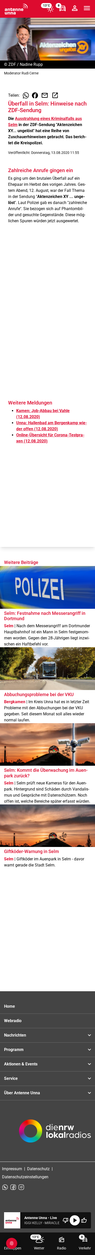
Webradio (13, 1020)
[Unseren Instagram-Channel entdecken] (21, 1187)
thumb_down (66, 1220)
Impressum (12, 1168)
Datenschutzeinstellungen (25, 1177)
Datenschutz (38, 1168)
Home (9, 1006)
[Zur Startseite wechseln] (16, 9)
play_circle (75, 1220)
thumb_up (84, 1220)
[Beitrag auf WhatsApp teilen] (26, 95)
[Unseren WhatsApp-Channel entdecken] (5, 1187)
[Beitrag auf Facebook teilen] (35, 95)
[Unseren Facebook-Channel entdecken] (13, 1187)
